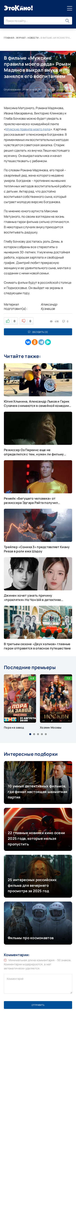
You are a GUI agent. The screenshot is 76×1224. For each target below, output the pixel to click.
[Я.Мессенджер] (48, 342)
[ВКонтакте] (28, 342)
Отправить (38, 1004)
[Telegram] (41, 342)
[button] (30, 734)
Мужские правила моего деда (28, 129)
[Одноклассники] (35, 342)
